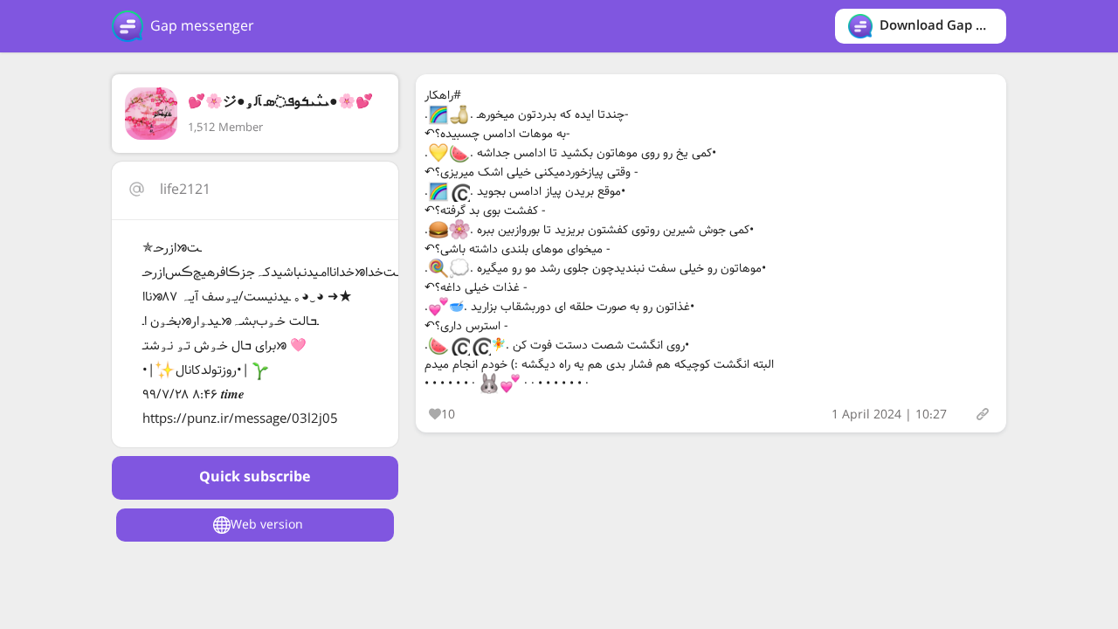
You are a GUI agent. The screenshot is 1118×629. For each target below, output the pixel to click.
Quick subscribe (254, 477)
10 (448, 415)
